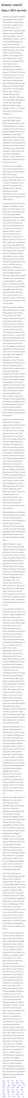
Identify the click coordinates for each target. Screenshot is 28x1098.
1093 (17, 1094)
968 (18, 1087)
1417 (14, 1096)
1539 (13, 1091)
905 (3, 1080)
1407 (4, 1083)
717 (23, 1096)
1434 (17, 1083)
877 (21, 1080)
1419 (4, 1094)
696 (19, 1096)
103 (8, 1080)
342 (8, 1089)
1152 (9, 1096)
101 (22, 1094)
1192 (19, 1085)
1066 (9, 1085)
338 (18, 1091)
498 (21, 1089)
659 (8, 1087)
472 (17, 1089)
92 (12, 1094)
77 (8, 1083)
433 (17, 1080)
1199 (8, 1091)
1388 (4, 1096)
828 (22, 1087)
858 (12, 1083)
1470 (13, 1087)
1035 (4, 1085)
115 (12, 1080)
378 (3, 1087)
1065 (14, 1085)
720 (24, 1085)
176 (23, 1091)
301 (3, 1089)
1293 (22, 1083)
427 (12, 1089)
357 (3, 1091)
